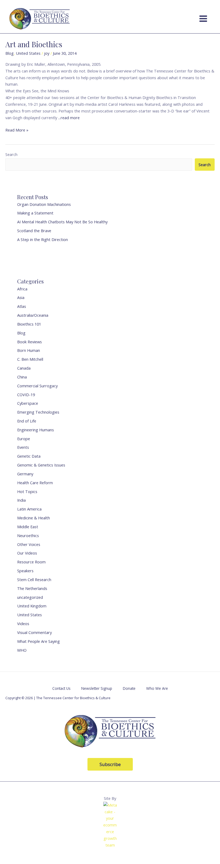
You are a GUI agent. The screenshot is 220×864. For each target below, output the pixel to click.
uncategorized (30, 597)
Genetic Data (29, 456)
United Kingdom (31, 605)
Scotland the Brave (34, 230)
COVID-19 (26, 394)
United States (28, 53)
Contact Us (61, 688)
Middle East (27, 526)
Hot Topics (27, 491)
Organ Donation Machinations (44, 204)
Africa (22, 288)
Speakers (25, 570)
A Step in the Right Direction (42, 239)
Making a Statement (35, 213)
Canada (24, 368)
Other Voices (28, 544)
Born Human (28, 350)
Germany (25, 473)
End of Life (26, 421)
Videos (23, 623)
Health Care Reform (35, 482)
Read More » (16, 130)
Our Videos (27, 553)
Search (11, 154)
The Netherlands (32, 588)
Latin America (29, 509)
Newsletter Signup (96, 688)
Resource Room (31, 561)
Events (23, 447)
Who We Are (157, 688)
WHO (22, 650)
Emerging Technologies (38, 412)
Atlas (21, 306)
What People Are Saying (38, 641)
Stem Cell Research (34, 579)
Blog (9, 53)
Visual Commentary (34, 632)
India (21, 500)
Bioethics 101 (29, 324)
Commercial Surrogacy (37, 385)
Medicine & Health (33, 517)
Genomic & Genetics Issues (41, 465)
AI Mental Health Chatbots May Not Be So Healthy (62, 221)
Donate (129, 688)
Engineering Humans (35, 429)
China (22, 377)
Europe (23, 438)
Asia (20, 297)
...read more (69, 117)
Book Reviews (29, 341)
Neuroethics (28, 535)
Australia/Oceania (32, 315)
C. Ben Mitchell (30, 359)
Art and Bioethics (33, 44)
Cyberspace (27, 403)
